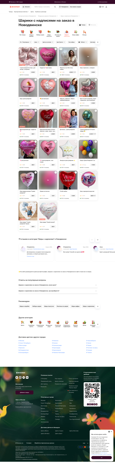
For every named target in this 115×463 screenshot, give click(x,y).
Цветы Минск (45, 431)
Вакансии (43, 386)
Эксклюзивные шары (38, 249)
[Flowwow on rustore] (94, 404)
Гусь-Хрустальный (74, 419)
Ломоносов (72, 416)
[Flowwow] (15, 6)
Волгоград (44, 406)
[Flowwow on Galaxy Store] (96, 404)
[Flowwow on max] (20, 377)
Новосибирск (59, 408)
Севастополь (73, 411)
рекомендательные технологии (29, 459)
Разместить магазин (61, 384)
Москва (43, 400)
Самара (57, 419)
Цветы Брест (58, 433)
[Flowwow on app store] (90, 404)
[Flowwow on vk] (27, 377)
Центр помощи (59, 381)
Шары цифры (75, 306)
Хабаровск (72, 406)
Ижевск (43, 416)
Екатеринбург (45, 414)
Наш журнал (58, 378)
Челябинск (72, 408)
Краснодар (58, 400)
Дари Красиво (73, 249)
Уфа (70, 403)
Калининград (45, 422)
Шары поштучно (49, 306)
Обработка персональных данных (44, 443)
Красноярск (58, 403)
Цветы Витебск (45, 433)
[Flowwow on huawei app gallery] (92, 404)
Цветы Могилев (73, 431)
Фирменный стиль (46, 381)
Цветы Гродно (59, 431)
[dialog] (101, 445)
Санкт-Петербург (46, 403)
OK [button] (101, 457)
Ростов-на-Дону (59, 416)
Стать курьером (73, 378)
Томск (71, 400)
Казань (43, 419)
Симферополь (73, 414)
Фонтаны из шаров (62, 306)
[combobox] (109, 431)
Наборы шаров (36, 306)
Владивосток (44, 411)
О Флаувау (44, 378)
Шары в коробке (24, 306)
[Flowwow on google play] (88, 404)
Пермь (57, 414)
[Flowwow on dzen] (16, 377)
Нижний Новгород (60, 406)
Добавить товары (24, 392)
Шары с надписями (88, 306)
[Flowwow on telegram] (23, 377)
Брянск (43, 408)
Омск (56, 411)
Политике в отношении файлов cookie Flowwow (101, 453)
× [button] (111, 431)
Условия (28, 443)
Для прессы (44, 384)
